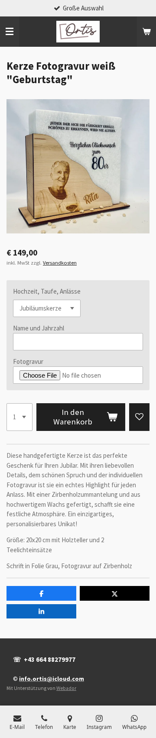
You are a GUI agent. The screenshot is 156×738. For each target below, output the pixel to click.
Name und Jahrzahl (38, 328)
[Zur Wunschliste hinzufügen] (139, 417)
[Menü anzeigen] (9, 31)
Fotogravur (28, 361)
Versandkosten (60, 262)
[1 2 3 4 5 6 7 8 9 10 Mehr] (19, 417)
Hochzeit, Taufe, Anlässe (47, 291)
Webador (66, 688)
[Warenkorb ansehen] (146, 31)
